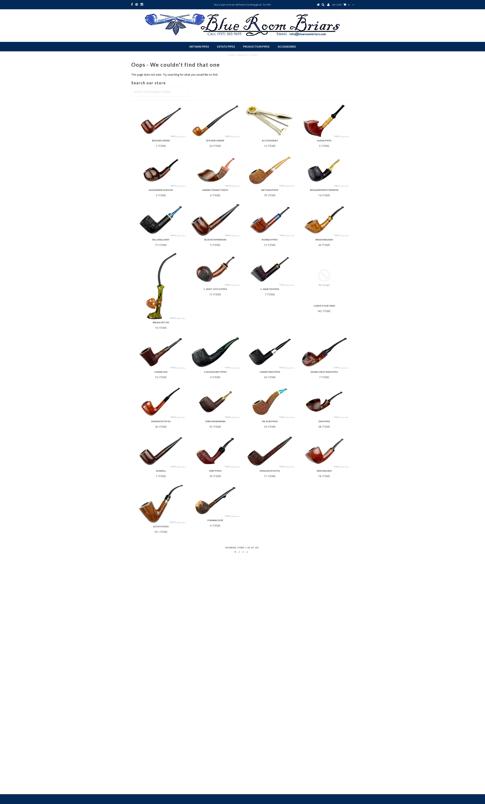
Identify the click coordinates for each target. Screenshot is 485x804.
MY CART (341, 4)
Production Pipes (256, 46)
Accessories (287, 46)
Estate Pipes (226, 46)
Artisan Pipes (199, 46)
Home (231, 55)
